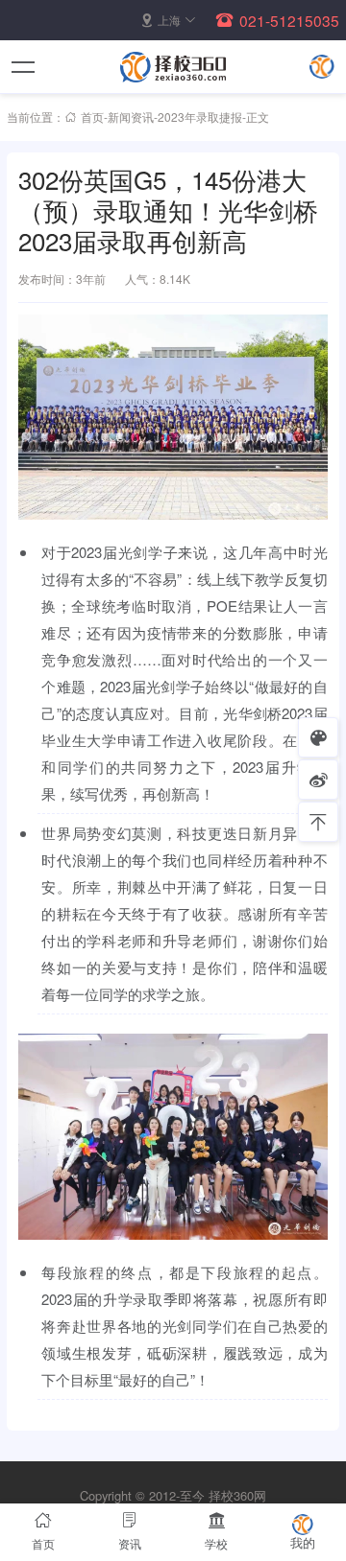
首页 (92, 116)
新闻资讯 (131, 116)
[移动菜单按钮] (24, 67)
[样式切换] (318, 737)
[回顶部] (318, 822)
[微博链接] (318, 779)
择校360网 (237, 1495)
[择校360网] (173, 67)
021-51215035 (289, 20)
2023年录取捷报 (200, 116)
